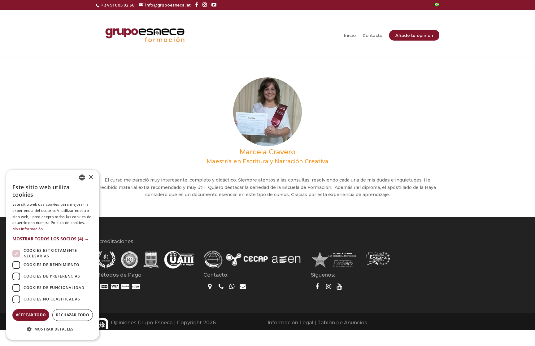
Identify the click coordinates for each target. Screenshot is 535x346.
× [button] (90, 177)
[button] (52, 239)
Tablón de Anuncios (342, 323)
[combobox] (82, 177)
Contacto (372, 35)
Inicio (350, 35)
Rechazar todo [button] (72, 315)
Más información (27, 228)
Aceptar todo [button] (31, 315)
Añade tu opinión (414, 35)
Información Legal (290, 323)
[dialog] (52, 255)
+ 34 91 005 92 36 (117, 5)
